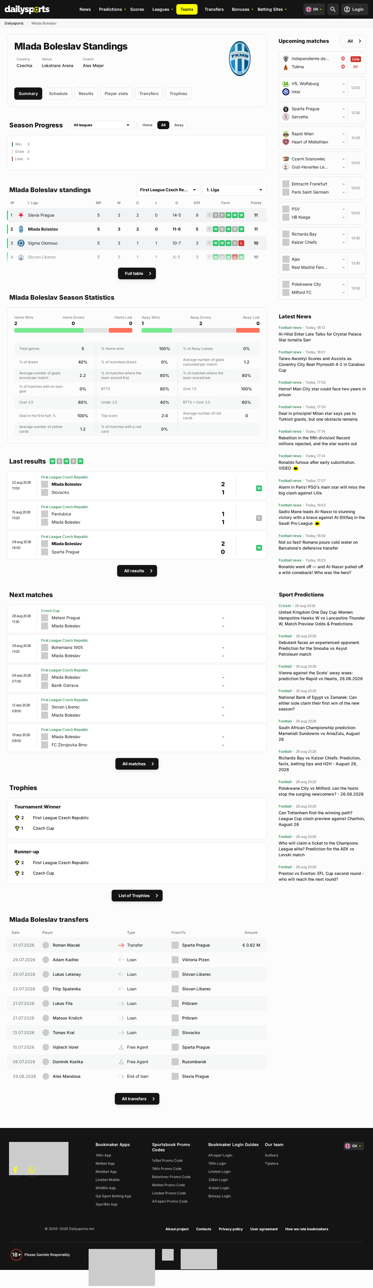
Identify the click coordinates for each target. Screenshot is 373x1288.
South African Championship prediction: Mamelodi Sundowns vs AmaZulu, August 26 (319, 733)
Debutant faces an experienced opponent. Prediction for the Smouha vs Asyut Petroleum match (319, 648)
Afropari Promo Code (170, 1201)
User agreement (264, 1229)
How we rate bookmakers (306, 1229)
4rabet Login (218, 1188)
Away (179, 125)
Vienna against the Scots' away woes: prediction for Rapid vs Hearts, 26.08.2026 (321, 675)
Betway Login (219, 1196)
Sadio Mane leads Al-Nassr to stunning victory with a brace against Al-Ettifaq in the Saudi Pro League (322, 517)
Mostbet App (106, 1171)
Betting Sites (270, 9)
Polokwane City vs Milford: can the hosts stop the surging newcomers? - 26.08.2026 (321, 791)
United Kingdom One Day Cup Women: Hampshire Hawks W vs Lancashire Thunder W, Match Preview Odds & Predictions (322, 618)
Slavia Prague (41, 215)
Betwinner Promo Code (171, 1177)
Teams (186, 9)
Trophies (178, 93)
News (85, 9)
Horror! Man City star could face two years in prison (322, 391)
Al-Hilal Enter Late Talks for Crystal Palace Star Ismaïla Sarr (320, 336)
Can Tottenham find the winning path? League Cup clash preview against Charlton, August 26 (322, 818)
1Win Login (217, 1163)
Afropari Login (220, 1155)
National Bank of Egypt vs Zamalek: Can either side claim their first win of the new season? (319, 703)
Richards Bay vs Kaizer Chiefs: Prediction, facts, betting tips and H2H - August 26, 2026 (320, 763)
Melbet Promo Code (168, 1185)
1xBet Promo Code (167, 1160)
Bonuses (240, 9)
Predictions (110, 9)
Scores (137, 9)
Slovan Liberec (42, 257)
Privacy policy (231, 1229)
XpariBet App (106, 1204)
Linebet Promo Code (169, 1193)
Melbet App (105, 1163)
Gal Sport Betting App (113, 1196)
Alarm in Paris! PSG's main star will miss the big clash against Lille (322, 490)
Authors (271, 1155)
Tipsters (271, 1163)
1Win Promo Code (167, 1168)
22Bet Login (218, 1180)
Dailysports (14, 23)
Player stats (116, 93)
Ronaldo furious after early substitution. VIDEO (317, 465)
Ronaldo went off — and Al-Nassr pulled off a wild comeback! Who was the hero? (321, 569)
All (163, 125)
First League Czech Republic (61, 817)
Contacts (203, 1229)
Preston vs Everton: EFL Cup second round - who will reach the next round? (321, 876)
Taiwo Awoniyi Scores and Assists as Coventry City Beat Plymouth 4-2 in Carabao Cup (322, 364)
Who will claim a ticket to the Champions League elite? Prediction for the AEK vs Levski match (318, 848)
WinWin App (106, 1188)
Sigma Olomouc (43, 243)
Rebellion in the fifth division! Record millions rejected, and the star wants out (318, 440)
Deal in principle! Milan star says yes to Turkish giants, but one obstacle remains (318, 416)
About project (177, 1229)
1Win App (103, 1155)
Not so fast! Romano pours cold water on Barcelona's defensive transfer (318, 545)
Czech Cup (43, 828)
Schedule (58, 93)
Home (147, 125)
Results (86, 93)
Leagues (160, 9)
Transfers (214, 9)
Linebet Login (219, 1171)
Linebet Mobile (108, 1180)
